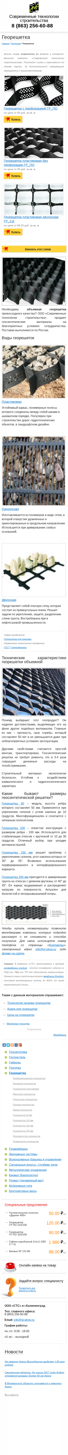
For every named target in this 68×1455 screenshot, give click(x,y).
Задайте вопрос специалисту (41, 1281)
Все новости (11, 1394)
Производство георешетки (26, 1136)
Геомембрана (18, 1149)
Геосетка (15, 1068)
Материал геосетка (18, 1023)
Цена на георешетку (20, 1015)
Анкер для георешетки (22, 1009)
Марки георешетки (22, 1110)
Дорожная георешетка (24, 1083)
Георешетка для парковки (18, 639)
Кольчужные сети (20, 1186)
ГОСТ (6, 647)
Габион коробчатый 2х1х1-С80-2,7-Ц (27, 1243)
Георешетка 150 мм (17, 852)
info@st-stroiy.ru (46, 949)
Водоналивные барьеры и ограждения (35, 1159)
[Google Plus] (20, 1045)
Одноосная (10, 509)
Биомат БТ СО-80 (19, 1251)
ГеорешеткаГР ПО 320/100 (18, 1233)
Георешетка (17, 1073)
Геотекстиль (17, 1057)
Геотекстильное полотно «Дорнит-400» (23, 1214)
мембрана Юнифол (54, 976)
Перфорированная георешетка (29, 1078)
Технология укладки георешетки (28, 1003)
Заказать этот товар (38, 249)
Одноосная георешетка (25, 1099)
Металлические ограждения (28, 1170)
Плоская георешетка (23, 1104)
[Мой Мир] (16, 1045)
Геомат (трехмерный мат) (26, 1180)
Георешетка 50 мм (22, 1115)
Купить (15, 119)
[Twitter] (8, 1045)
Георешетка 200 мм (15, 877)
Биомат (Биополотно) (23, 1175)
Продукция (16, 43)
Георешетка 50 (13, 803)
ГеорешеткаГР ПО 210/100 (18, 1223)
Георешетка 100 (13, 828)
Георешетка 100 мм (23, 1120)
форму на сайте (13, 953)
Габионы (15, 1062)
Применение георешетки (26, 1141)
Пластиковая (12, 402)
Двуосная (9, 600)
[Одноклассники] (12, 1045)
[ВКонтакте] (4, 1045)
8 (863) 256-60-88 (32, 25)
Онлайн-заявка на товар (37, 1265)
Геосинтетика (18, 1052)
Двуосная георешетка (24, 1094)
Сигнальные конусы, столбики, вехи (33, 1165)
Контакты (56, 945)
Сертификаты (19, 647)
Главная (5, 43)
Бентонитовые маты (23, 1191)
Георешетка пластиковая (26, 1089)
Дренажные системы (23, 1154)
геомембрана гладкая (15, 968)
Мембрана (59, 1034)
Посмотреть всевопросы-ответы (27, 1289)
